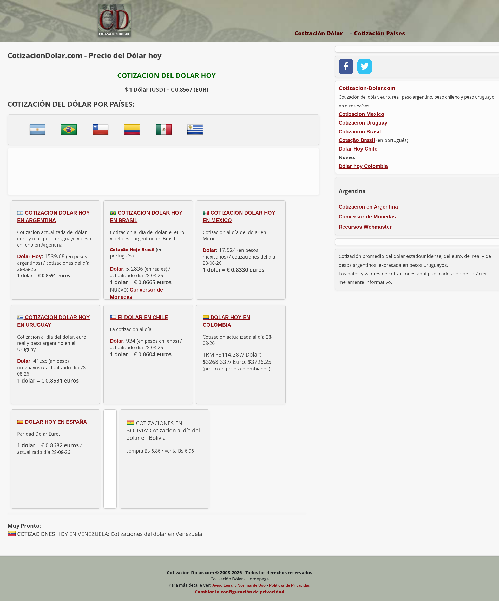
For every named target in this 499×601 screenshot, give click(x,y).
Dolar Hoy (29, 256)
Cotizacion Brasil (360, 131)
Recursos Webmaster (365, 227)
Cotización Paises (379, 33)
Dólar (116, 341)
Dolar (116, 269)
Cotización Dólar (318, 33)
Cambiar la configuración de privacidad (239, 592)
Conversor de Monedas (367, 216)
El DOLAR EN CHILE (142, 317)
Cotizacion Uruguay (363, 123)
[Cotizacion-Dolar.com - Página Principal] (112, 35)
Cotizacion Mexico (361, 114)
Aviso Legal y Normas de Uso (239, 585)
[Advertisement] (163, 170)
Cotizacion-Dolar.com (367, 88)
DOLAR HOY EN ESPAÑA (55, 422)
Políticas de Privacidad (289, 585)
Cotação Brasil (357, 140)
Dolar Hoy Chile (358, 149)
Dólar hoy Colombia (363, 166)
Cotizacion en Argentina (368, 207)
